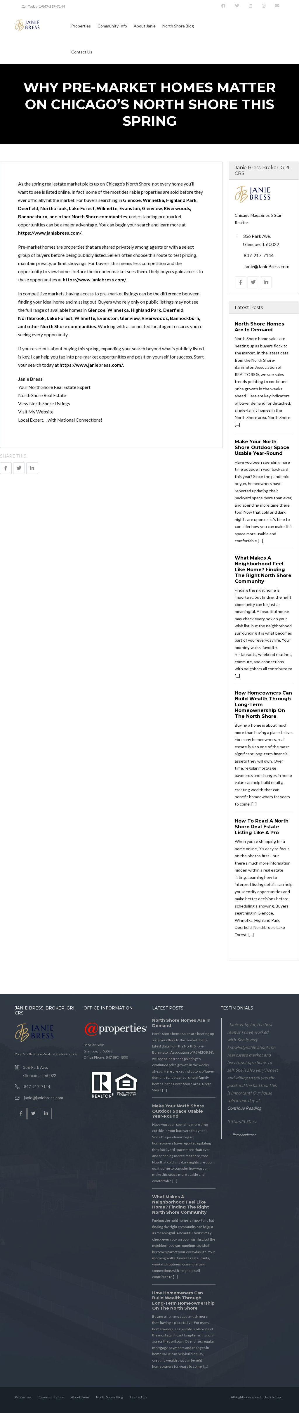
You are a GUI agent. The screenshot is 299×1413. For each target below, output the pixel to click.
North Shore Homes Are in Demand (181, 1023)
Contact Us (81, 51)
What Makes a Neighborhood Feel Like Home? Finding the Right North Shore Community (263, 569)
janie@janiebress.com (43, 1097)
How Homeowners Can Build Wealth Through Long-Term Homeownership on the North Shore (183, 1300)
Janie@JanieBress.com (266, 266)
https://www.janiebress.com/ (49, 233)
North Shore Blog (178, 25)
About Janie (145, 25)
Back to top (272, 1397)
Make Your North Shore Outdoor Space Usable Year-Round (262, 447)
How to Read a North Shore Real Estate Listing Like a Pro (261, 826)
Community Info (112, 25)
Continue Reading (244, 1108)
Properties (81, 25)
